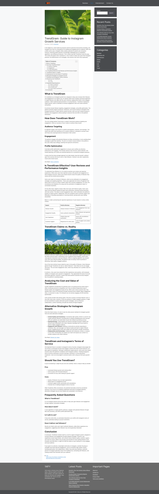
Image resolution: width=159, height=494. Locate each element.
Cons (52, 81)
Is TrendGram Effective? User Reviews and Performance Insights (62, 70)
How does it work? (54, 85)
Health (98, 61)
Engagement (51, 67)
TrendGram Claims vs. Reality (53, 72)
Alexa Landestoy (54, 161)
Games (98, 59)
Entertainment (100, 3)
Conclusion (49, 89)
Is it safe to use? (54, 87)
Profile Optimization (53, 69)
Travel (98, 68)
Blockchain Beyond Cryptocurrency (53, 458)
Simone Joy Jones (55, 337)
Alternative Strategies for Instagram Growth (56, 75)
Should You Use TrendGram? (53, 78)
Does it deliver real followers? (56, 88)
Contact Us (109, 3)
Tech (91, 3)
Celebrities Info (100, 55)
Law (98, 63)
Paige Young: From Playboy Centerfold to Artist (56, 456)
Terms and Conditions (98, 478)
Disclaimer (95, 474)
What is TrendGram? (54, 84)
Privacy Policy (96, 476)
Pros (51, 80)
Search (98, 10)
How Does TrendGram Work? (53, 64)
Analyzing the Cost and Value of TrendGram (57, 74)
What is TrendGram (51, 63)
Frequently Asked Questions (53, 83)
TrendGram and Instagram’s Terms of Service (57, 77)
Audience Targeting (52, 66)
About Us (95, 470)
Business (85, 3)
